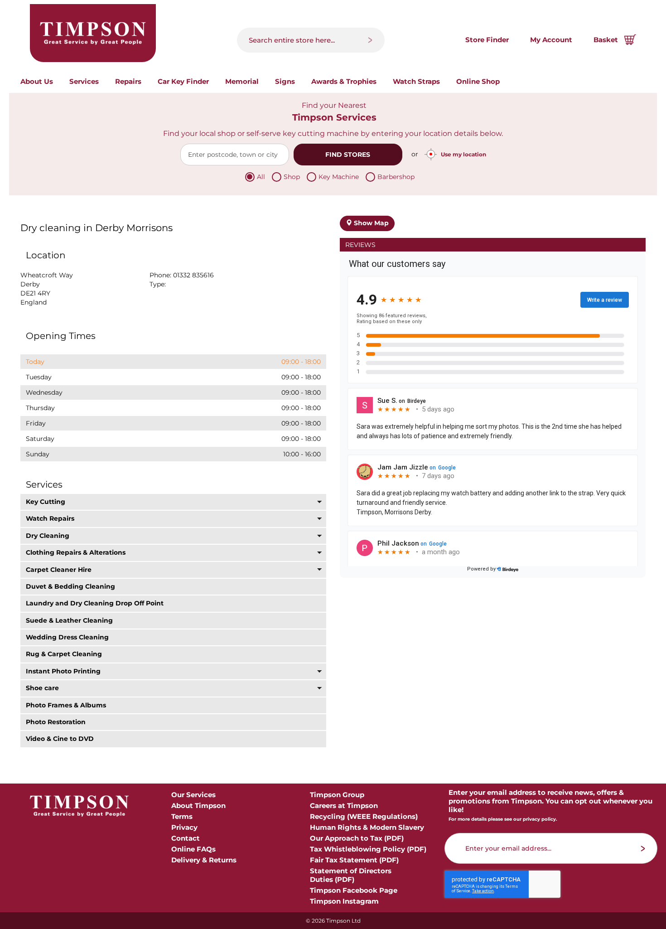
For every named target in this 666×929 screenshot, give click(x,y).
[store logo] (93, 33)
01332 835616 (193, 275)
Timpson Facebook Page (353, 890)
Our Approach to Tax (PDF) (357, 838)
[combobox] (311, 40)
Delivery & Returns (203, 860)
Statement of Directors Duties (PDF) (350, 875)
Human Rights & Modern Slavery (367, 827)
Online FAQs (193, 849)
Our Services (193, 794)
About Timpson (198, 805)
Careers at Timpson (344, 805)
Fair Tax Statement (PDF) (354, 860)
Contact (185, 838)
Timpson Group (337, 794)
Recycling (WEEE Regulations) (364, 816)
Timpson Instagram (344, 901)
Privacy (184, 827)
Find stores (347, 154)
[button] (173, 502)
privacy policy (539, 819)
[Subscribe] (643, 848)
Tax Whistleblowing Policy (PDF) (368, 849)
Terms (182, 816)
